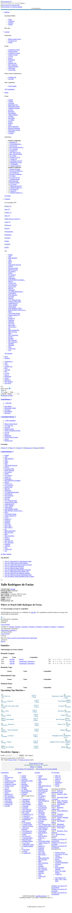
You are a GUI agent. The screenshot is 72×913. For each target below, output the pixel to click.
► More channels (6, 554)
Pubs (56, 866)
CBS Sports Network (14, 265)
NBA (56, 879)
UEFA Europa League (11, 437)
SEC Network (12, 340)
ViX (9, 350)
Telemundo (11, 290)
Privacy (57, 859)
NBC (9, 263)
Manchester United (14, 106)
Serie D (3, 641)
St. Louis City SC (14, 177)
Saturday (11, 23)
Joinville (12, 589)
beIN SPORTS (12, 258)
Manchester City (13, 105)
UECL (6, 365)
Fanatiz (10, 254)
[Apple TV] (19, 448)
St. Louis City (26, 836)
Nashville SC (13, 142)
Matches (6, 12)
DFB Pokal (11, 68)
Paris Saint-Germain (14, 130)
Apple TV (11, 276)
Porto (9, 125)
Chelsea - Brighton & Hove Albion (59, 818)
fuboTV (10, 281)
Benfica (10, 123)
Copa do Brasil (5, 624)
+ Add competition (10, 420)
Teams (6, 92)
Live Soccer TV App (61, 854)
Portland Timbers (14, 182)
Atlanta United (27, 824)
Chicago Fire (13, 145)
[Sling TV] (11, 448)
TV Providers (55, 772)
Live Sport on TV (60, 877)
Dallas (24, 834)
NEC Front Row (13, 335)
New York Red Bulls (15, 154)
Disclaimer (58, 861)
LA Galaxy (13, 184)
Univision (11, 296)
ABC (9, 256)
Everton (10, 110)
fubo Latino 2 (12, 327)
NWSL (10, 42)
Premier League (13, 55)
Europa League (12, 51)
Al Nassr (11, 133)
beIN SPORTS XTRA (15, 308)
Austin (25, 851)
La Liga (10, 56)
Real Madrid (12, 113)
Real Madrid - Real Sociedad (58, 805)
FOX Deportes (12, 295)
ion (9, 328)
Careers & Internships (61, 862)
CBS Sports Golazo (14, 313)
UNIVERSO (12, 293)
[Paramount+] (28, 448)
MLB (56, 881)
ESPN (10, 261)
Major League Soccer (14, 39)
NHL (64, 879)
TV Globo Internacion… (42, 815)
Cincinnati (25, 806)
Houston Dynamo (14, 169)
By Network (4, 619)
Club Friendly (12, 86)
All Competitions (9, 89)
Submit (21, 755)
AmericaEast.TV (13, 303)
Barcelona (11, 111)
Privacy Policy (12, 760)
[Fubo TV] (4, 448)
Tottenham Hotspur (14, 108)
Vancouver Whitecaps (25, 828)
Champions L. (8, 361)
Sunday (10, 24)
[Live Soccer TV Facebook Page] (59, 841)
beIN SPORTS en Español (12, 480)
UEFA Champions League (12, 430)
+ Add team (7, 403)
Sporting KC (27, 853)
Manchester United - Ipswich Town (58, 825)
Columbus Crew (28, 818)
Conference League (14, 53)
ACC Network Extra (14, 300)
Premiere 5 (39, 627)
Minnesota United (28, 844)
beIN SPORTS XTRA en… (42, 837)
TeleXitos (11, 345)
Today (10, 19)
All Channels (8, 353)
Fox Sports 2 (12, 275)
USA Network (12, 285)
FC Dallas (12, 176)
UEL (6, 363)
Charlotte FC (13, 150)
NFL (60, 879)
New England (26, 804)
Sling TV (58, 776)
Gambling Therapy (41, 896)
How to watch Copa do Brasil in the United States (22, 638)
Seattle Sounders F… (16, 187)
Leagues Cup (12, 77)
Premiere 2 (18, 627)
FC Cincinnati (13, 149)
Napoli (10, 121)
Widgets (57, 856)
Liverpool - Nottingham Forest (57, 815)
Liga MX (11, 79)
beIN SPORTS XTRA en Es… (13, 510)
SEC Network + (13, 342)
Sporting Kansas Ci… (16, 192)
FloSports (11, 322)
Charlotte (25, 807)
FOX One (11, 323)
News (6, 356)
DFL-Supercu (8, 381)
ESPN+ (10, 273)
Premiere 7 (54, 627)
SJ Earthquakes (27, 833)
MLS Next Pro (12, 332)
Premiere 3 (25, 627)
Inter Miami (25, 801)
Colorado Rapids (14, 179)
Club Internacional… (15, 144)
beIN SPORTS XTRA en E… (17, 310)
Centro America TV (14, 315)
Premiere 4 (32, 627)
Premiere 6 (47, 627)
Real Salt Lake (13, 181)
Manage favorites (7, 395)
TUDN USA (12, 283)
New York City (27, 809)
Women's (7, 358)
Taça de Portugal (13, 66)
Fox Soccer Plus (13, 268)
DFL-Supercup (12, 65)
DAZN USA (12, 286)
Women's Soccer (60, 852)
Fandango (11, 320)
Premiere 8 (61, 627)
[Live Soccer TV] (6, 1)
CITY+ (10, 317)
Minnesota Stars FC (16, 186)
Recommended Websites (59, 868)
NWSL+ (10, 337)
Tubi (9, 347)
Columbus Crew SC (16, 161)
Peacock (10, 298)
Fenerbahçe (11, 131)
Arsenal (10, 100)
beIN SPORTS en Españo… (16, 280)
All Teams (7, 196)
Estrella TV (11, 318)
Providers (58, 864)
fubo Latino (11, 325)
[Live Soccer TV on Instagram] (59, 847)
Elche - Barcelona (62, 800)
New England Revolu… (16, 147)
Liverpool (11, 103)
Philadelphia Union (16, 162)
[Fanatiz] (35, 448)
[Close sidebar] (1, 580)
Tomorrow (11, 21)
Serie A (10, 58)
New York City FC (15, 152)
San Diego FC (14, 189)
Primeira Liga (12, 63)
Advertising (58, 857)
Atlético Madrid (13, 115)
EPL (5, 371)
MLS (6, 368)
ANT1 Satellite (12, 305)
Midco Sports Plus (13, 330)
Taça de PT (7, 383)
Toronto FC (13, 159)
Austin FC (13, 191)
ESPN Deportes (13, 270)
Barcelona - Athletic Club (57, 808)
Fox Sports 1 (12, 271)
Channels (7, 199)
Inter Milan (11, 118)
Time (11, 392)
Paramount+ (11, 278)
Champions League (14, 49)
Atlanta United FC (15, 166)
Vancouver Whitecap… (16, 171)
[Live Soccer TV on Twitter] (59, 844)
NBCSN (10, 288)
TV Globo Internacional (11, 492)
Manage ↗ (8, 399)
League (5, 392)
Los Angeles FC (14, 172)
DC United (12, 156)
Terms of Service (25, 760)
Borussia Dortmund (14, 128)
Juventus (10, 116)
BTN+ (10, 311)
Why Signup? (29, 755)
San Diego (26, 849)
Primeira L (7, 380)
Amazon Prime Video (14, 301)
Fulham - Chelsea (62, 802)
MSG (10, 333)
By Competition (13, 619)
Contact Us (58, 874)
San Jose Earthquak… (16, 174)
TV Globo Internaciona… (16, 291)
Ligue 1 (10, 61)
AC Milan (11, 120)
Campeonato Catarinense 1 (9, 630)
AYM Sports (12, 306)
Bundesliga (11, 60)
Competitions (5, 417)
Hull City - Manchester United (57, 791)
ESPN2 (10, 266)
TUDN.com (11, 348)
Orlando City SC (15, 157)
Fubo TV (58, 777)
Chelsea (10, 101)
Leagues (6, 32)
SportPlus (11, 343)
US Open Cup (12, 41)
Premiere (11, 338)
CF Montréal (14, 164)
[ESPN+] (42, 448)
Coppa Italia (11, 70)
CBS (9, 259)
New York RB (26, 811)
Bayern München (13, 126)
